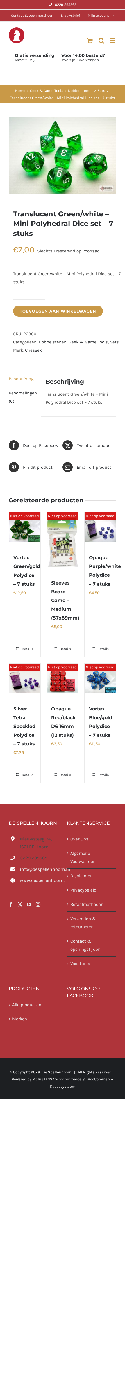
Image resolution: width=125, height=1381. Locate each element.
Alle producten (26, 1004)
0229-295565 (65, 5)
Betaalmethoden (86, 904)
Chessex (33, 350)
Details (27, 649)
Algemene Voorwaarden (83, 857)
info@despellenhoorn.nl (39, 869)
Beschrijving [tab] (21, 378)
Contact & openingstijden (85, 945)
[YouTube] (29, 904)
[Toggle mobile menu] (113, 41)
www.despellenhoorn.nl (39, 880)
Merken (19, 1019)
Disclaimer (81, 875)
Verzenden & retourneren (83, 922)
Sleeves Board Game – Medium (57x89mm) (65, 600)
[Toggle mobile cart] (90, 41)
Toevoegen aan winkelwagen (58, 311)
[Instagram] (38, 904)
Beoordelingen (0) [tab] (23, 397)
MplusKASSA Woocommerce (56, 1079)
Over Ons (79, 839)
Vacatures (80, 963)
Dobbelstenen (53, 342)
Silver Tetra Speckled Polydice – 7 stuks (24, 726)
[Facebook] (11, 904)
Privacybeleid (83, 890)
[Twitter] (20, 904)
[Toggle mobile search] (101, 41)
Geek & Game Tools (88, 342)
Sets (114, 342)
